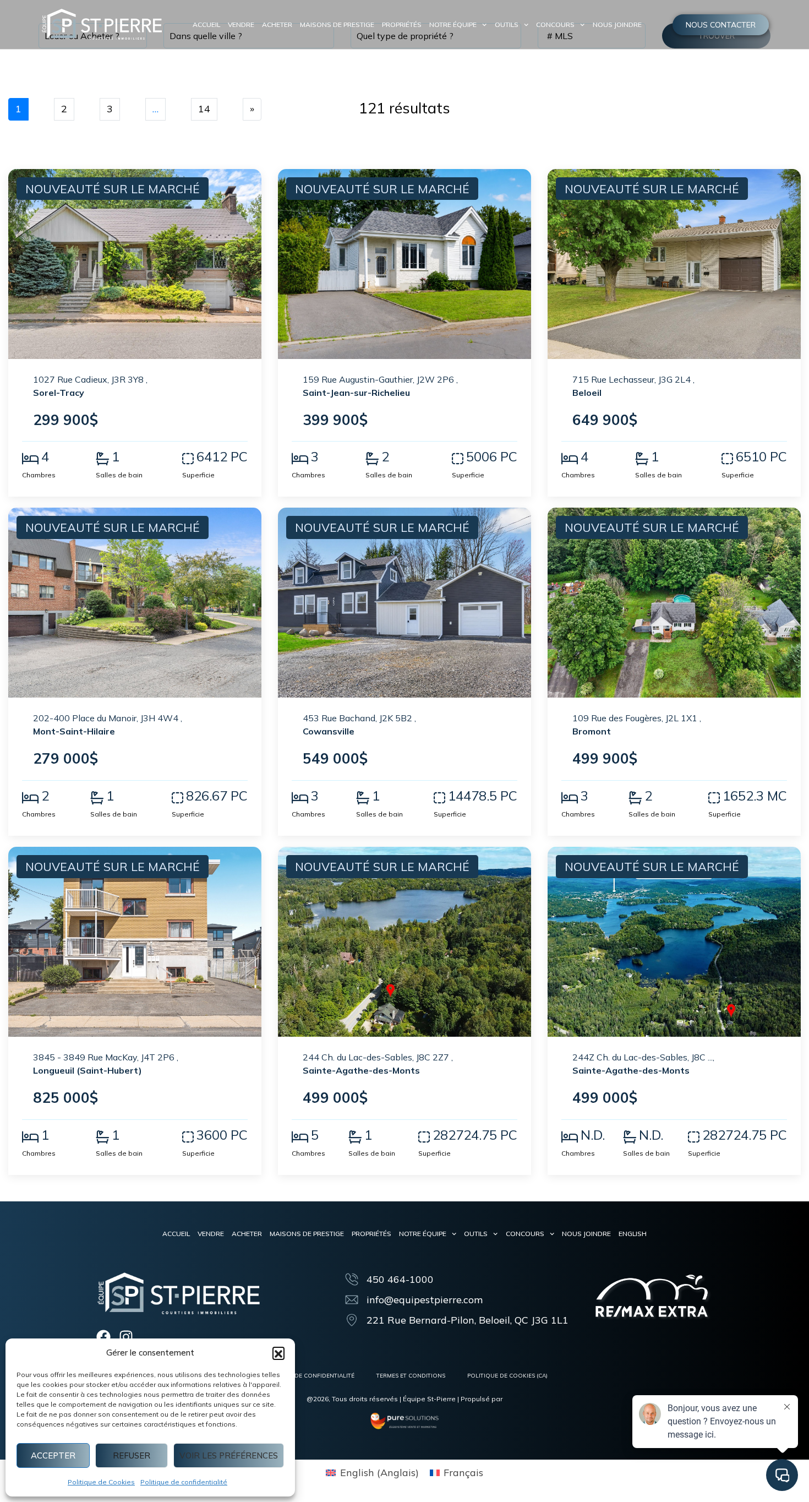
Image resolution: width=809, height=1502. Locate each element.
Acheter (277, 24)
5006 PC (491, 456)
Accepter (53, 1455)
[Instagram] (126, 1337)
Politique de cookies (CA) (507, 1375)
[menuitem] (633, 1234)
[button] (278, 1352)
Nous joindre (617, 24)
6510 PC (761, 456)
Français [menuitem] (463, 1472)
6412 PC (222, 456)
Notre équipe (453, 24)
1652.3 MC (755, 795)
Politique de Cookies (101, 1482)
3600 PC (222, 1134)
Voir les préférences (228, 1455)
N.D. (593, 1134)
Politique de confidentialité (183, 1482)
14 (204, 108)
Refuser (131, 1455)
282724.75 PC (475, 1134)
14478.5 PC (482, 795)
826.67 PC (217, 795)
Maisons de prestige (337, 24)
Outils (506, 24)
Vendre (241, 24)
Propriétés (402, 24)
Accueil (206, 24)
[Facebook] (103, 1337)
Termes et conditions (410, 1375)
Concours (555, 24)
